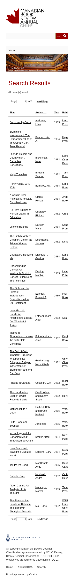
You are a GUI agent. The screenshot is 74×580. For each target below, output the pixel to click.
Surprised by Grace (20, 122)
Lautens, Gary (43, 451)
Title (12, 112)
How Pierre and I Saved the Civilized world (20, 452)
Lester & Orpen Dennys (67, 159)
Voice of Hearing (19, 226)
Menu (11, 50)
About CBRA (25, 567)
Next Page (42, 101)
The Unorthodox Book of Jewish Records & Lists (19, 396)
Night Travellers (18, 174)
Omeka (33, 574)
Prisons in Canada (20, 382)
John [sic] (40, 423)
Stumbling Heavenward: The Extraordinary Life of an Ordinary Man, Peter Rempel (21, 139)
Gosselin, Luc (43, 382)
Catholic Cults (17, 476)
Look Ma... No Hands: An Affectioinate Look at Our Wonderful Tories (21, 318)
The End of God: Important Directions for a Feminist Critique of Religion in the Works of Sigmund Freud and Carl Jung (21, 362)
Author (39, 112)
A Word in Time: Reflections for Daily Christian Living (21, 199)
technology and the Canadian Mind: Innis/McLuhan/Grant (21, 437)
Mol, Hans (41, 506)
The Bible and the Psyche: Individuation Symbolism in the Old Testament (19, 295)
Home (9, 567)
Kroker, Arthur (42, 437)
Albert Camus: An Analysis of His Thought (19, 489)
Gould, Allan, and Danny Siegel (42, 396)
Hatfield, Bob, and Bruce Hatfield (42, 411)
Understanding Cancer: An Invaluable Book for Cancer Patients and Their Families (21, 273)
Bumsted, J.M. (43, 185)
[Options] (59, 36)
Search (41, 567)
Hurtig (65, 395)
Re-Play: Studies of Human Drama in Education (20, 214)
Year (56, 112)
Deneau (66, 241)
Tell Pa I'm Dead (19, 465)
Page (13, 101)
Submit (65, 36)
